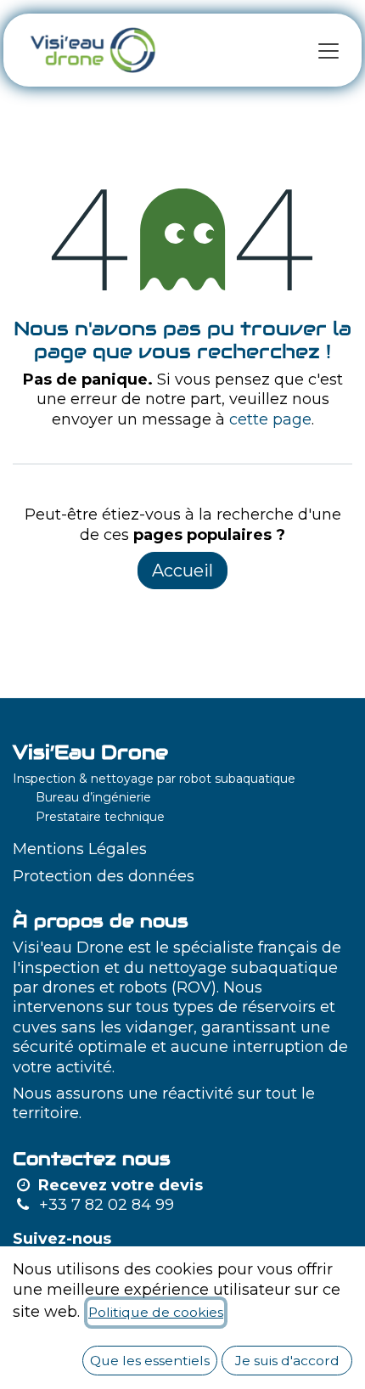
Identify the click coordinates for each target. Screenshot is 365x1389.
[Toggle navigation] (328, 50)
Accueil (182, 570)
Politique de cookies (155, 1312)
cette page (270, 419)
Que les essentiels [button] (150, 1360)
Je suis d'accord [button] (287, 1360)
